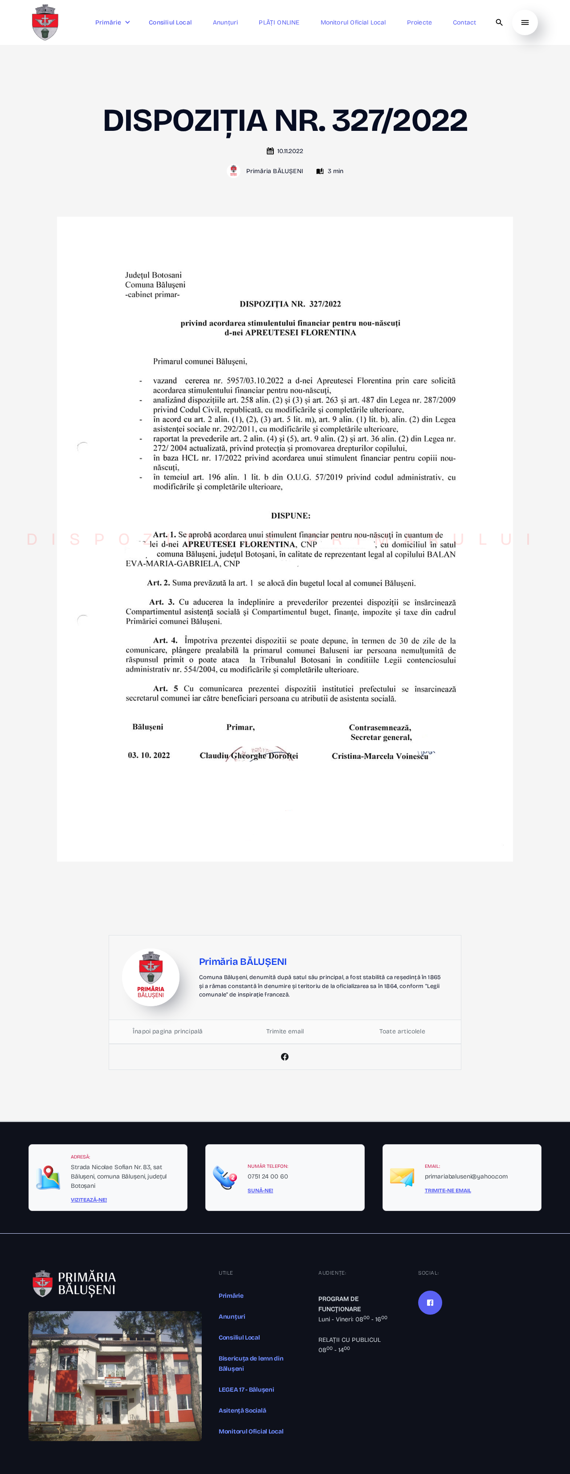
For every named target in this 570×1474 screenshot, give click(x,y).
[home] (45, 22)
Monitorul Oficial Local (251, 1431)
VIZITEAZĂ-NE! (89, 1200)
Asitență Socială (242, 1410)
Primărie (231, 1296)
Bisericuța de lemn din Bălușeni (251, 1364)
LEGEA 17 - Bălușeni (246, 1389)
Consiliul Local (239, 1337)
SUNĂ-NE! (260, 1190)
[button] (114, 22)
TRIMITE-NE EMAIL (448, 1190)
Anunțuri (232, 1316)
